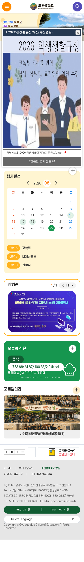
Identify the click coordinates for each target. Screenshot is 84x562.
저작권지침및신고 (13, 474)
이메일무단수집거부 (41, 474)
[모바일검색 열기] (77, 7)
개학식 (20, 265)
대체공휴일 (22, 256)
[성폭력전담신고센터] (53, 452)
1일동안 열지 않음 (40, 161)
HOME (7, 468)
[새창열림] (42, 92)
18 (32, 221)
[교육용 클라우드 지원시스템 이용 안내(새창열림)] (42, 311)
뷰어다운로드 (26, 468)
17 (23, 221)
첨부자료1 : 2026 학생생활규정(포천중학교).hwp (34, 152)
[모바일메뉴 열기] (7, 7)
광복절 (20, 248)
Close (77, 32)
